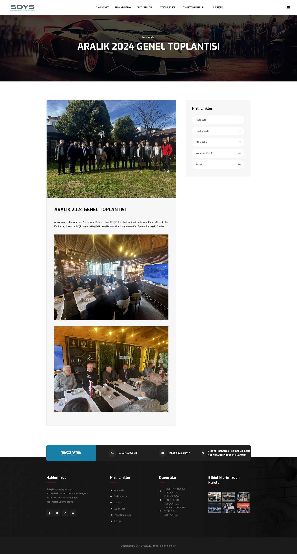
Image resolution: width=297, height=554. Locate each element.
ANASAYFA (102, 7)
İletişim (200, 164)
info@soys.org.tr (179, 453)
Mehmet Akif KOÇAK (107, 222)
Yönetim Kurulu (204, 153)
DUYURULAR (144, 7)
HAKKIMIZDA (123, 7)
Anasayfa (201, 119)
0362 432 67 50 (127, 453)
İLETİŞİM (218, 7)
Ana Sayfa (148, 37)
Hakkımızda (202, 130)
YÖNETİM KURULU (194, 7)
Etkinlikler (201, 142)
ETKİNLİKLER (167, 7)
